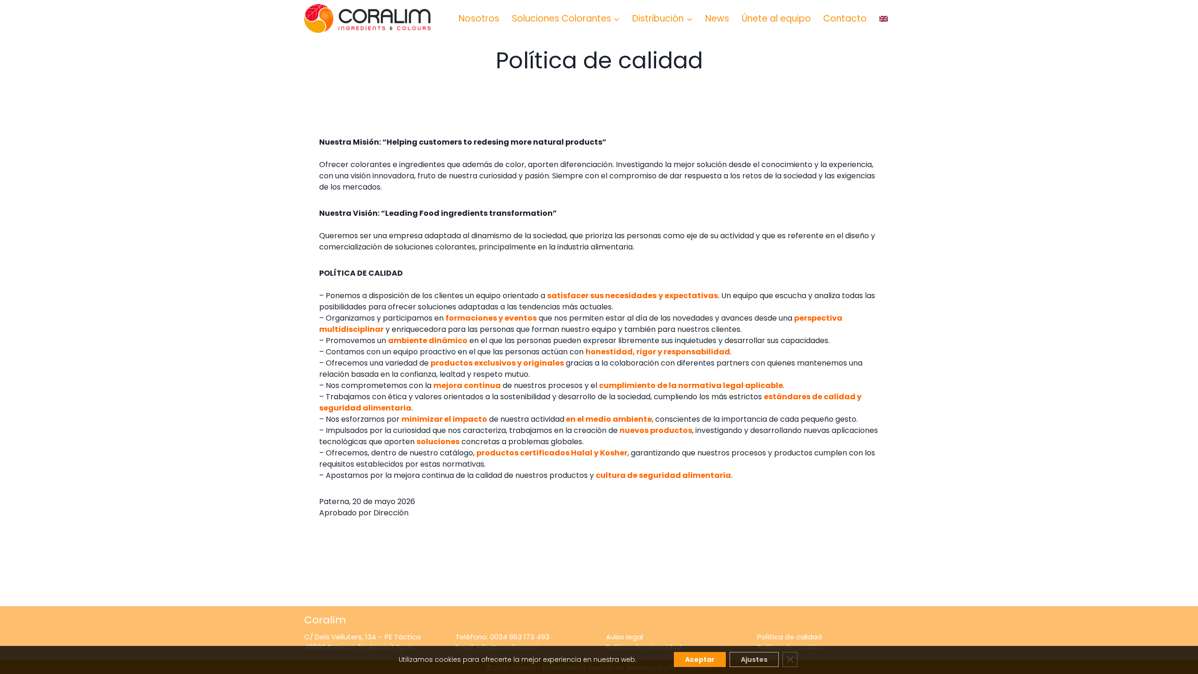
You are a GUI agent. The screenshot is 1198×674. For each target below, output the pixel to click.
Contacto (845, 18)
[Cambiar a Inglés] (883, 19)
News (717, 18)
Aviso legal (624, 637)
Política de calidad (789, 637)
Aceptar (700, 659)
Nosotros (479, 18)
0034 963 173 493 (519, 637)
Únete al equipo (776, 18)
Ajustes (754, 659)
